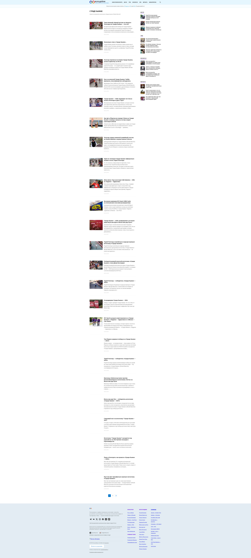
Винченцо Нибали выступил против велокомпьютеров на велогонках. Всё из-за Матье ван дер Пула (118, 379)
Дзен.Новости (95, 532)
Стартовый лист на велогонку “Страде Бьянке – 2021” (119, 419)
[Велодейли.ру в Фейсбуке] (103, 519)
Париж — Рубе (130, 524)
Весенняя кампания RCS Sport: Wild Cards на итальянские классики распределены (117, 202)
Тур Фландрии (130, 522)
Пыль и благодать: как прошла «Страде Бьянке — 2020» (119, 458)
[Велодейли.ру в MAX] (109, 519)
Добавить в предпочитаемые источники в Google (100, 535)
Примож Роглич (143, 522)
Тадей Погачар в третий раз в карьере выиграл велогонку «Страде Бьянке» (119, 242)
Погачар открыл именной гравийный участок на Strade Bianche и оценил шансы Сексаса (119, 138)
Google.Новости (105, 532)
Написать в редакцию (96, 546)
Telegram (126, 6)
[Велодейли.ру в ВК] (94, 519)
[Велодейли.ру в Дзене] (106, 519)
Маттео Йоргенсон (143, 536)
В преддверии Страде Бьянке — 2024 (116, 300)
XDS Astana (153, 546)
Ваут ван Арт (142, 527)
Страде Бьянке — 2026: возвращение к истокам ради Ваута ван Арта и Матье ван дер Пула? (119, 221)
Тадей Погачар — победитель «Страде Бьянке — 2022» (119, 359)
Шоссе (125, 2)
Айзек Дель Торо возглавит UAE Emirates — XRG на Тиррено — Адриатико (119, 180)
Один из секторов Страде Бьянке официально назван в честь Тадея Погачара (119, 159)
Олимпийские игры (132, 542)
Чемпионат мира (131, 537)
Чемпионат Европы (132, 540)
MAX (135, 6)
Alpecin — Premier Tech (156, 512)
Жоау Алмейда (142, 544)
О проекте (106, 542)
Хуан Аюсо (141, 534)
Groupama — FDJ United (156, 524)
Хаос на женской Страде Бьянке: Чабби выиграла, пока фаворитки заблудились (117, 80)
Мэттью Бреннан (143, 546)
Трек (130, 2)
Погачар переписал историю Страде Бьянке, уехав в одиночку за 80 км (118, 60)
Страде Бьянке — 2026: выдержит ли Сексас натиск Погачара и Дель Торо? (118, 99)
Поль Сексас (142, 519)
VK (130, 6)
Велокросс (135, 2)
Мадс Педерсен (143, 529)
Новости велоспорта (117, 2)
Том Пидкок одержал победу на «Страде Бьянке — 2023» (119, 340)
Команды (153, 509)
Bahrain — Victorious (155, 515)
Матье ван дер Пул (143, 524)
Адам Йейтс (142, 532)
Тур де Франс (130, 512)
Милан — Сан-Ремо (132, 519)
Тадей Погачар (142, 512)
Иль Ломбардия (131, 531)
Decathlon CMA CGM (155, 517)
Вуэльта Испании (131, 517)
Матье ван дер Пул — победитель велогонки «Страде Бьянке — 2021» (118, 400)
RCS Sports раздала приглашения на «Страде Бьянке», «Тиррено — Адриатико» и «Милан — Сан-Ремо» (119, 319)
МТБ (140, 2)
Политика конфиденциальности (96, 552)
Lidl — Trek (153, 526)
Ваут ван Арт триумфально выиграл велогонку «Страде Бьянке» (119, 477)
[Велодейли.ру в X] (97, 519)
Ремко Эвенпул (142, 517)
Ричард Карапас (143, 548)
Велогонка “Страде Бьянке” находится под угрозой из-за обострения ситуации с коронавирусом (118, 439)
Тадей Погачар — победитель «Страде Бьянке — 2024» (119, 281)
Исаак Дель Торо (143, 539)
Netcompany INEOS (155, 529)
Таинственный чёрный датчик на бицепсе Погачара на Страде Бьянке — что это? (117, 23)
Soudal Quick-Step (155, 535)
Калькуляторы (152, 2)
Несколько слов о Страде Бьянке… (115, 42)
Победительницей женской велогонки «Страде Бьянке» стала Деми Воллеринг (119, 262)
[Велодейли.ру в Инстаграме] (100, 519)
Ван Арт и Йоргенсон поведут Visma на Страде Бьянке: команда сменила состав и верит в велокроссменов (119, 119)
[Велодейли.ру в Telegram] (91, 519)
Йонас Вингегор (143, 515)
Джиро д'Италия (131, 515)
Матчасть (145, 2)
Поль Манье (142, 541)
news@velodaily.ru (104, 549)
